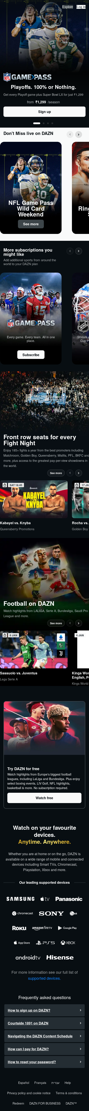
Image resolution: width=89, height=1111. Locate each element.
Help (68, 1082)
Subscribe (30, 354)
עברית (55, 1082)
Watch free (44, 797)
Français (40, 1082)
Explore (67, 7)
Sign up (44, 111)
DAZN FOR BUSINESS (44, 1103)
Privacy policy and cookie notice (29, 1093)
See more (31, 223)
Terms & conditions (69, 1093)
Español (23, 1082)
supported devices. (44, 978)
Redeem (18, 1103)
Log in (81, 7)
